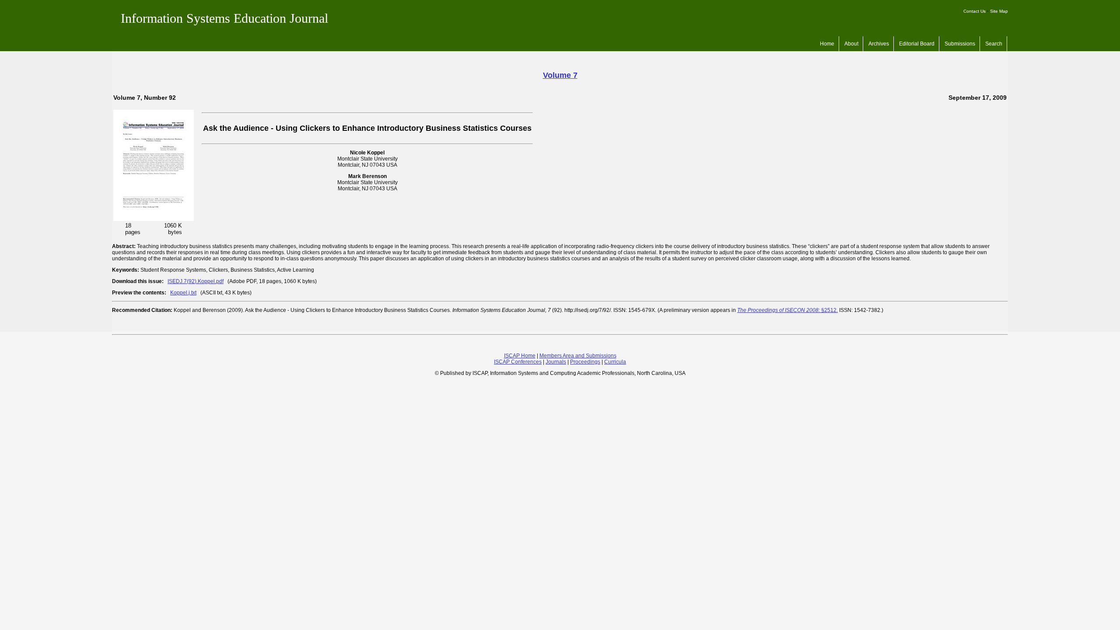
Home (827, 44)
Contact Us (974, 11)
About (851, 44)
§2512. (787, 310)
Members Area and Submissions (577, 356)
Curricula (615, 362)
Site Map (999, 11)
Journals (556, 362)
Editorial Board (916, 44)
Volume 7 (560, 75)
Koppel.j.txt (183, 293)
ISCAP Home (520, 356)
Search (993, 44)
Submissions (960, 44)
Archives (878, 44)
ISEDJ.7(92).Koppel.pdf (196, 281)
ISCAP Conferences (518, 362)
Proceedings (585, 362)
